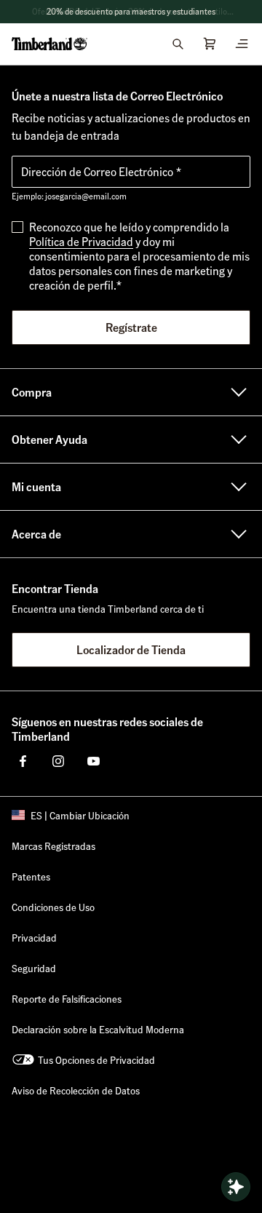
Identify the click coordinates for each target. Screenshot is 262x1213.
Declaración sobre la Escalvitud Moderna (98, 1028)
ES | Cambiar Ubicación (80, 815)
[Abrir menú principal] (241, 43)
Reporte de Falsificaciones (67, 998)
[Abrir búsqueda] (177, 43)
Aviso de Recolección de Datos (76, 1090)
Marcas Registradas (53, 845)
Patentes (31, 876)
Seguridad (34, 967)
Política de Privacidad (81, 241)
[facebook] (23, 761)
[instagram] (58, 761)
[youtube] (93, 761)
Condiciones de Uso (53, 906)
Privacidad (34, 937)
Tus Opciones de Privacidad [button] (96, 1059)
